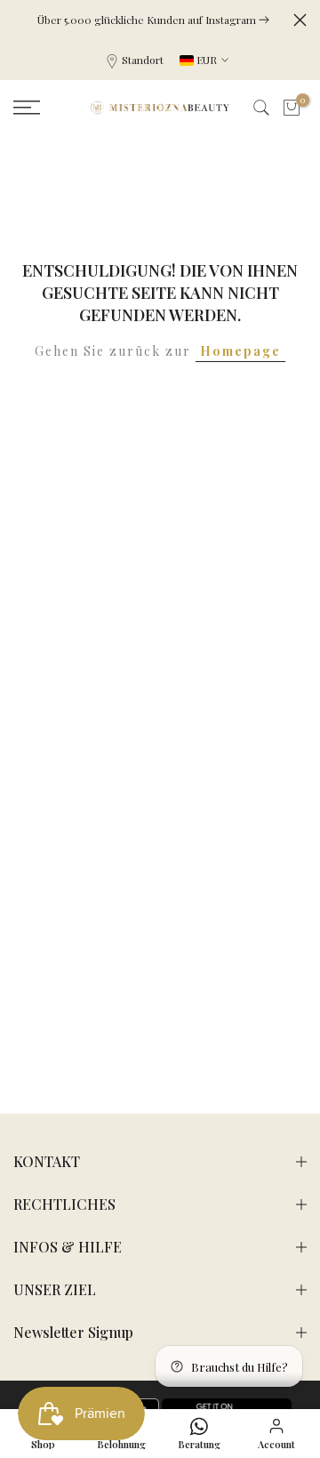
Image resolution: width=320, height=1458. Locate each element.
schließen (300, 20)
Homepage (240, 350)
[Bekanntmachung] (153, 19)
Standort (143, 59)
